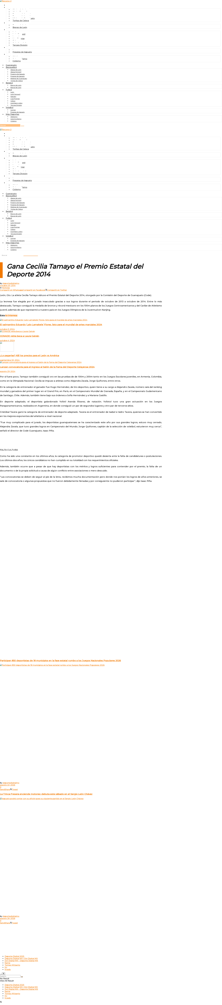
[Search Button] (22, 976)
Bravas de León (20, 27)
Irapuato (13, 96)
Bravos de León (16, 85)
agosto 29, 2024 (7, 371)
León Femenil (15, 94)
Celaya (13, 101)
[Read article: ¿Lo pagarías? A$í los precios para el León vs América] (81, 347)
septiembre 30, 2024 (10, 360)
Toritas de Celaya (21, 21)
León (12, 92)
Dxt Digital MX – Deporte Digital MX (21, 961)
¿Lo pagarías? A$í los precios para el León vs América (29, 355)
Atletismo (14, 117)
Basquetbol (11, 67)
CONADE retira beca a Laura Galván (19, 336)
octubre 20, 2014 (7, 285)
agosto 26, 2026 (7, 918)
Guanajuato (12, 5)
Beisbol (10, 23)
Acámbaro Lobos (16, 103)
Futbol (10, 30)
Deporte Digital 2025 (14, 956)
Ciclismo (17, 61)
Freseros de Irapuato (18, 74)
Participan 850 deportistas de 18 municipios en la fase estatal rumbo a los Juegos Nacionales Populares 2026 (60, 660)
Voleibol (9, 107)
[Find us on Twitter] (1, 1002)
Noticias (6, 288)
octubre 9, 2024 (7, 329)
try (6, 967)
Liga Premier (15, 99)
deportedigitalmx (11, 283)
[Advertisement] (81, 440)
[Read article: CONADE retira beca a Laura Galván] (81, 331)
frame (7, 963)
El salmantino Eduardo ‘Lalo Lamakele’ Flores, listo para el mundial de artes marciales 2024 (51, 324)
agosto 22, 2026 (7, 785)
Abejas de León (16, 70)
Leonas (13, 110)
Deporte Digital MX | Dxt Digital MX (21, 958)
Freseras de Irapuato (22, 52)
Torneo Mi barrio (12, 965)
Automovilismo (16, 119)
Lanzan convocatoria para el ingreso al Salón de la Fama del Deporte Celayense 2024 (47, 367)
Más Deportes (12, 114)
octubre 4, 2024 (7, 340)
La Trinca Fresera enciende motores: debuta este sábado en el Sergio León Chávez (46, 794)
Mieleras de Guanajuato (19, 78)
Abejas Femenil (16, 72)
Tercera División (20, 45)
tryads (8, 969)
